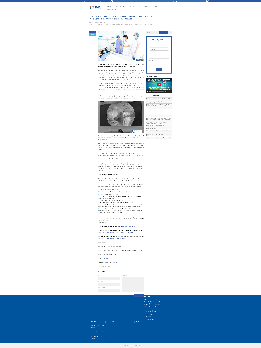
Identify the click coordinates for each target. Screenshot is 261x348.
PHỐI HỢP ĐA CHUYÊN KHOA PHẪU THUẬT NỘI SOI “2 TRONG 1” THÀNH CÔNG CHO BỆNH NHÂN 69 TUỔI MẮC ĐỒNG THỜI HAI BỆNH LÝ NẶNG (99, 325)
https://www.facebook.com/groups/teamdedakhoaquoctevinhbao (114, 238)
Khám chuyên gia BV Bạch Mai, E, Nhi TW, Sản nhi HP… (158, 116)
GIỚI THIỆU (116, 6)
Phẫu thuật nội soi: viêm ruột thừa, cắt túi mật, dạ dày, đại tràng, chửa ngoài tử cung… (158, 101)
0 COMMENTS (92, 34)
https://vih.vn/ (106, 258)
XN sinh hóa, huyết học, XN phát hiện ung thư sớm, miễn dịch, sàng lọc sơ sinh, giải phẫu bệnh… (158, 123)
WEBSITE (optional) (101, 287)
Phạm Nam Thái (127, 345)
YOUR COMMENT (125, 275)
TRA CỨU (163, 6)
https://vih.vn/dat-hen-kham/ (128, 226)
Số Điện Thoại (152, 49)
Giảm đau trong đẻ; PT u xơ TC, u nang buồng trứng (158, 98)
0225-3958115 (126, 1)
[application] (159, 85)
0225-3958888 (116, 1)
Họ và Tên (151, 44)
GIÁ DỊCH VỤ (147, 6)
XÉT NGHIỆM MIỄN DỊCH (111, 9)
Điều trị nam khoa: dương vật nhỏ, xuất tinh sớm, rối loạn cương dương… (158, 131)
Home (90, 22)
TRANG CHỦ (108, 6)
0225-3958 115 (149, 316)
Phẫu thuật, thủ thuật (151, 128)
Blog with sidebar (99, 22)
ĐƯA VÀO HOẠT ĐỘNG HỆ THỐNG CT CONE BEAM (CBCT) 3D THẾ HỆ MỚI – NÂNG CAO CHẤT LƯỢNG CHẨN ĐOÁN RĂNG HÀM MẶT (99, 331)
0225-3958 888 (149, 314)
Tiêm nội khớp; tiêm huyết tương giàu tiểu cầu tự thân (158, 137)
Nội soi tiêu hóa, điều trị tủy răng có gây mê (156, 125)
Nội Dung (151, 60)
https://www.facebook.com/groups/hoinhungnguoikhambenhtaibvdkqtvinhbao (116, 232)
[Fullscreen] (170, 91)
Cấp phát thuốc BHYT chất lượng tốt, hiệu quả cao (157, 108)
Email (150, 55)
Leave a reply (114, 262)
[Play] (147, 91)
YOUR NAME (100, 275)
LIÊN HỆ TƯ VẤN (156, 6)
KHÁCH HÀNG (139, 6)
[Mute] (168, 91)
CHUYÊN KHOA (131, 6)
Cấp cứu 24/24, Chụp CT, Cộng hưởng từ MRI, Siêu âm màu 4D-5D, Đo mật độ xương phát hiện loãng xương (158, 119)
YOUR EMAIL (100, 281)
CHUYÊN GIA (122, 6)
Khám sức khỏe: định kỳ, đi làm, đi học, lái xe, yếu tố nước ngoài (158, 135)
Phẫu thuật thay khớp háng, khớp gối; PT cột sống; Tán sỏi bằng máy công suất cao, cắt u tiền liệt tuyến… (158, 105)
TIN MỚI (109, 266)
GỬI (159, 69)
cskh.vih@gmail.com (136, 1)
